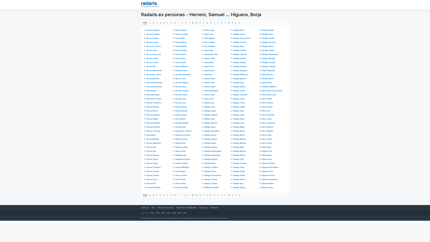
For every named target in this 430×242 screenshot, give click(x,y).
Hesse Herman (181, 139)
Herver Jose (180, 78)
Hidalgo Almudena (211, 131)
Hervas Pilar (180, 58)
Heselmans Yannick (183, 131)
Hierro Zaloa (267, 143)
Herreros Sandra (153, 34)
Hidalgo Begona (210, 159)
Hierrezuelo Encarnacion (272, 91)
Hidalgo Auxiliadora (212, 155)
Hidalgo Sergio (239, 187)
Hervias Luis (180, 103)
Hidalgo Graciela (240, 66)
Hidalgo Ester (238, 46)
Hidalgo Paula (238, 167)
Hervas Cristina (152, 175)
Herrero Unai (151, 50)
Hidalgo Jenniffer (240, 95)
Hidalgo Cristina (210, 183)
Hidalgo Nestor (239, 155)
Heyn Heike (209, 62)
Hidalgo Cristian (210, 179)
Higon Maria (267, 155)
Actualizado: (145, 213)
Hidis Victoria (267, 74)
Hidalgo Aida (209, 119)
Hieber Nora (267, 82)
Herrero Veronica (153, 54)
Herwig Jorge (181, 115)
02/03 (174, 213)
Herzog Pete (180, 127)
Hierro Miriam (267, 127)
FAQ (153, 208)
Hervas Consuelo (153, 167)
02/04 (169, 213)
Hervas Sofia (180, 62)
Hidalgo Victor (268, 46)
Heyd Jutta (208, 50)
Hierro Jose (266, 119)
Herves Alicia (180, 86)
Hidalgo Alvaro (210, 135)
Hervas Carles (152, 159)
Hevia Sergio (209, 42)
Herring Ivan (151, 91)
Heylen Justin (209, 58)
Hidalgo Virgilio (268, 50)
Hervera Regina (181, 82)
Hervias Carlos (181, 95)
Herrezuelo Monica (154, 82)
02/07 (152, 213)
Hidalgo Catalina (211, 167)
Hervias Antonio (182, 91)
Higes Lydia (266, 147)
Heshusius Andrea (182, 135)
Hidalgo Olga (238, 159)
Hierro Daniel (267, 107)
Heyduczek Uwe (211, 54)
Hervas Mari (180, 38)
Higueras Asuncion (269, 179)
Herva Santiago (152, 139)
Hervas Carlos (152, 163)
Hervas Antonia (152, 155)
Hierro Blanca (267, 103)
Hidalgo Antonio (210, 147)
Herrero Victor (152, 58)
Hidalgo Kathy (239, 119)
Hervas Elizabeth (153, 187)
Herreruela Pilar (152, 78)
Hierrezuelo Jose (269, 95)
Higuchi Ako (267, 159)
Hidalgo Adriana (210, 115)
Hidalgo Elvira (238, 30)
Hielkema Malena (269, 86)
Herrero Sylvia (152, 42)
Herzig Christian (182, 123)
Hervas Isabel (181, 30)
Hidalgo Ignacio (239, 78)
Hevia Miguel (209, 38)
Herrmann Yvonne (153, 99)
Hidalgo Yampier (269, 62)
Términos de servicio (165, 208)
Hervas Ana (151, 151)
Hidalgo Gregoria (240, 70)
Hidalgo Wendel (268, 58)
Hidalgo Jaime (239, 91)
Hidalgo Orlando (240, 163)
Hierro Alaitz (267, 99)
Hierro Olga (266, 135)
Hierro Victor (267, 139)
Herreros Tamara (153, 46)
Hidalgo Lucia (238, 123)
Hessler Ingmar (181, 147)
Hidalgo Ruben (239, 179)
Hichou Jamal (209, 86)
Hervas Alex (151, 147)
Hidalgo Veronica (269, 42)
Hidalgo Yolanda (268, 66)
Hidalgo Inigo (238, 82)
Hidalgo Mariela (239, 143)
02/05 (163, 213)
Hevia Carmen (181, 175)
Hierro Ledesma (268, 123)
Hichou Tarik (209, 95)
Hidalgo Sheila (268, 30)
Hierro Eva (266, 111)
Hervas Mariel (181, 42)
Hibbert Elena (209, 78)
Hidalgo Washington (270, 54)
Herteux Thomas (153, 131)
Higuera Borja (267, 187)
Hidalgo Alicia (210, 127)
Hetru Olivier (180, 151)
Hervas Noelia (181, 50)
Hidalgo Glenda (239, 62)
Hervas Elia (151, 183)
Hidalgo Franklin (239, 50)
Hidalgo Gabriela (240, 54)
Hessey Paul (180, 143)
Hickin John (209, 99)
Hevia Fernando (181, 187)
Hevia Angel (180, 171)
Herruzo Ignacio (153, 115)
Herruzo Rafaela (153, 127)
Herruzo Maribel (153, 123)
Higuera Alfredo (268, 163)
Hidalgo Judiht (239, 107)
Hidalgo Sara (238, 183)
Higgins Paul (267, 151)
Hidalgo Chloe (210, 171)
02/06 (158, 213)
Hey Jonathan (209, 46)
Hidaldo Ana (209, 103)
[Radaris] (149, 3)
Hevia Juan (208, 34)
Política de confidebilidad (186, 208)
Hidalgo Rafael (239, 175)
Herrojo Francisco (153, 103)
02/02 (179, 213)
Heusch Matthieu (182, 167)
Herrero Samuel (153, 30)
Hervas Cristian (152, 171)
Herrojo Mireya (152, 107)
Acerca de (145, 208)
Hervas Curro (151, 179)
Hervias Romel (181, 111)
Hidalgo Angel (210, 143)
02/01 (184, 213)
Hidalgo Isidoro (239, 86)
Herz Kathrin (180, 119)
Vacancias (203, 208)
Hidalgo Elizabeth (211, 187)
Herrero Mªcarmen (154, 70)
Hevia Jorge (209, 30)
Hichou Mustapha (211, 91)
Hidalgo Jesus (239, 99)
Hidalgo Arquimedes (212, 151)
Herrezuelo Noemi (154, 86)
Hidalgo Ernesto (239, 42)
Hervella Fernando (183, 74)
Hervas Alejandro (153, 143)
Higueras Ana (267, 171)
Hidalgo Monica (239, 151)
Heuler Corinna (181, 163)
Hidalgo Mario (239, 147)
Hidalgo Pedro (239, 171)
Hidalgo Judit (238, 111)
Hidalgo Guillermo (240, 74)
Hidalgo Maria (238, 135)
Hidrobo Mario (268, 78)
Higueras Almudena (270, 167)
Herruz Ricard (152, 111)
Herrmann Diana (153, 95)
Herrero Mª (151, 66)
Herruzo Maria (152, 119)
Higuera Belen (268, 183)
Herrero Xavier (152, 62)
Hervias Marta (181, 107)
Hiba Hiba (208, 74)
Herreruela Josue (153, 74)
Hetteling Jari (180, 155)
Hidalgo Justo (238, 115)
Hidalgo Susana (268, 38)
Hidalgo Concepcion (212, 175)
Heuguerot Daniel (182, 159)
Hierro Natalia (267, 131)
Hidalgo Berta (209, 163)
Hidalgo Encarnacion (241, 38)
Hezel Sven (209, 66)
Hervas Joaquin (181, 34)
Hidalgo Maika (239, 127)
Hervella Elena (181, 70)
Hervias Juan (180, 99)
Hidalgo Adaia (210, 111)
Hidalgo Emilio (239, 34)
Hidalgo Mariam (239, 139)
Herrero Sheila (152, 38)
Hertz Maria (151, 135)
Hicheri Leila (209, 82)
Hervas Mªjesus (181, 66)
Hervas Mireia (181, 46)
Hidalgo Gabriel (239, 58)
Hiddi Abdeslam (268, 70)
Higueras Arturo (268, 175)
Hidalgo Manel (239, 131)
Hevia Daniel (180, 179)
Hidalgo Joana (239, 103)
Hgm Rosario (209, 70)
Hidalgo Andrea (210, 139)
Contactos (214, 208)
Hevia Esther (180, 183)
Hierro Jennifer (268, 115)
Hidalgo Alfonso (210, 123)
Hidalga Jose (209, 107)
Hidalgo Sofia (267, 34)
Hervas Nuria (180, 54)
